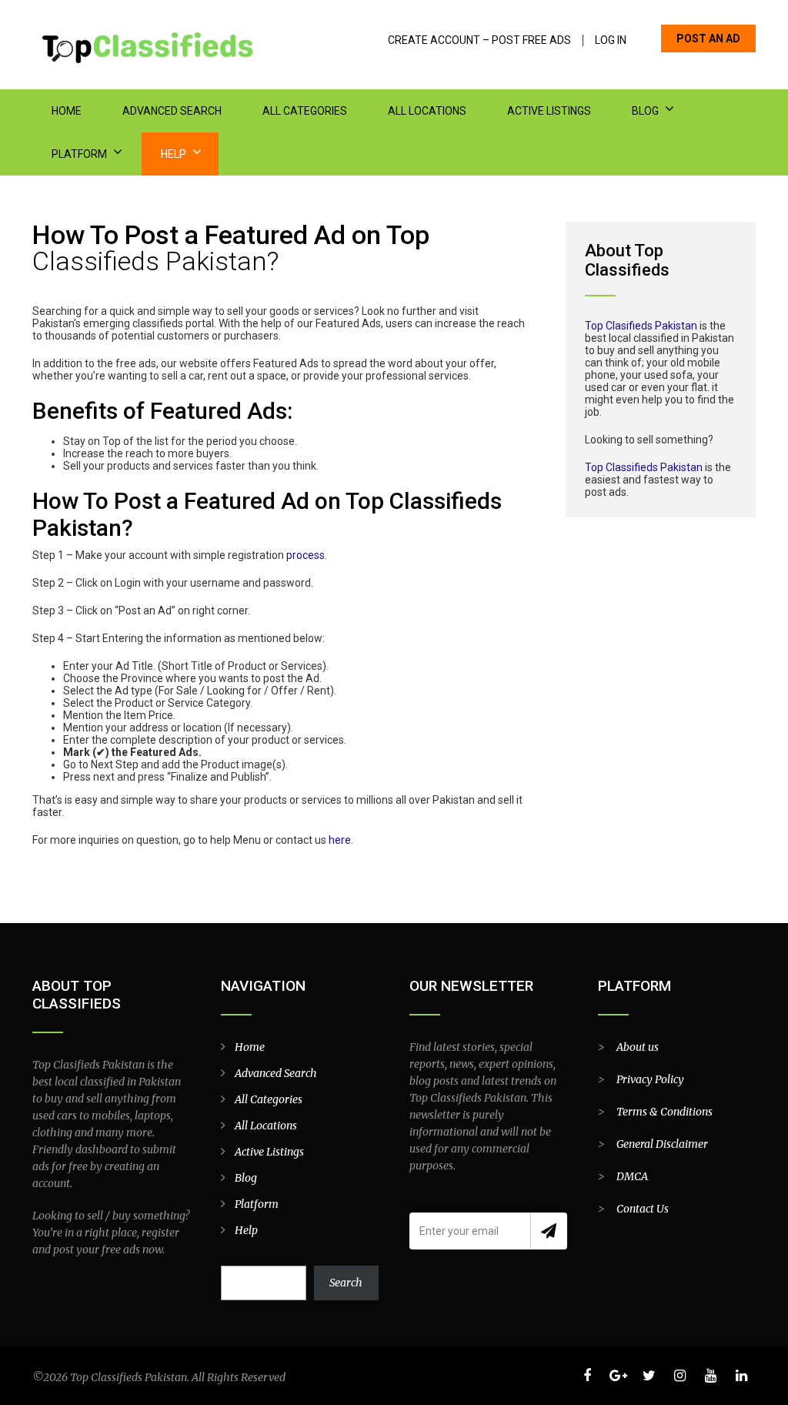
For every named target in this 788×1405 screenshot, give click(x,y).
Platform (79, 154)
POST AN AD (708, 38)
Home (67, 111)
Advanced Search (172, 111)
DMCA (632, 1176)
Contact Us (642, 1209)
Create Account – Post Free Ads (479, 40)
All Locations (427, 111)
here (340, 840)
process (305, 555)
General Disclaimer (662, 1144)
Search (345, 1283)
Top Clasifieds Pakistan (641, 325)
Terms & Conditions (664, 1112)
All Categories (304, 111)
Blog (645, 111)
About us (637, 1047)
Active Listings (549, 111)
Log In (610, 40)
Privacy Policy (650, 1079)
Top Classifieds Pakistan (644, 467)
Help (173, 154)
